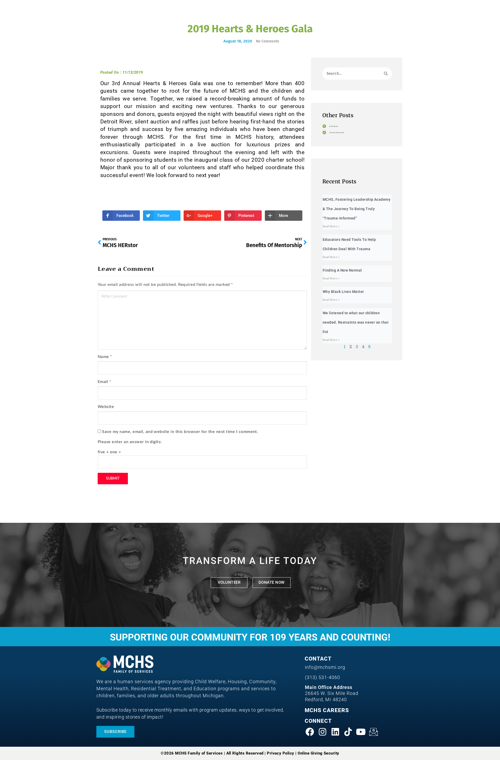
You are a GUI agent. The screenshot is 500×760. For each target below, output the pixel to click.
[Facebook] (310, 731)
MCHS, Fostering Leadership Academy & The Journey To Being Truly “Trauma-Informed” (356, 208)
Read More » (331, 226)
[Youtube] (361, 731)
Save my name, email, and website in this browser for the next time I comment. (180, 432)
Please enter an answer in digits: (130, 442)
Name (103, 357)
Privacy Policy (280, 753)
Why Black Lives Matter (343, 292)
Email (103, 382)
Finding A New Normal (342, 270)
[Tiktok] (348, 731)
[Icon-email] (373, 731)
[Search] (386, 73)
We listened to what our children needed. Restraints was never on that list (356, 322)
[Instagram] (322, 731)
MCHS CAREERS (327, 710)
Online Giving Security (318, 753)
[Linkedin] (335, 731)
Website (106, 407)
